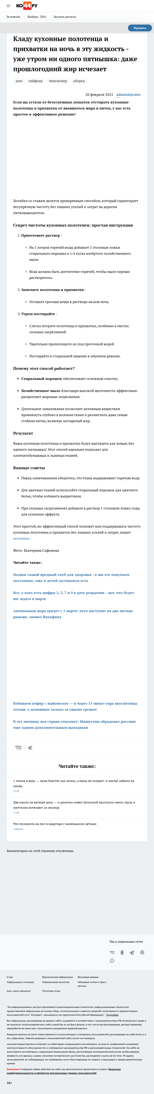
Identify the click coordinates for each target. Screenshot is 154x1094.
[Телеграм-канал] (132, 953)
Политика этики (51, 990)
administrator (129, 94)
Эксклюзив (13, 17)
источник (21, 538)
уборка (79, 80)
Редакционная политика (55, 982)
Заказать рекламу (65, 17)
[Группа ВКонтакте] (112, 953)
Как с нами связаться (18, 990)
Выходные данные (88, 977)
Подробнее (112, 1014)
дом (19, 80)
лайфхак (35, 80)
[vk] (18, 747)
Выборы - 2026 (37, 17)
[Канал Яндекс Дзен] (142, 953)
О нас (10, 977)
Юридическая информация (57, 977)
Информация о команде (20, 982)
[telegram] (31, 747)
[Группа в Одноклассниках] (122, 953)
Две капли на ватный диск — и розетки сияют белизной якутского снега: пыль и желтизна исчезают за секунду (74, 807)
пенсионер (58, 80)
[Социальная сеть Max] (112, 961)
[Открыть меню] (8, 6)
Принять (140, 28)
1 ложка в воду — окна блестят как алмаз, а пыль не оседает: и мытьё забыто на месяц (73, 786)
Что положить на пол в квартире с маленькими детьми (54, 826)
